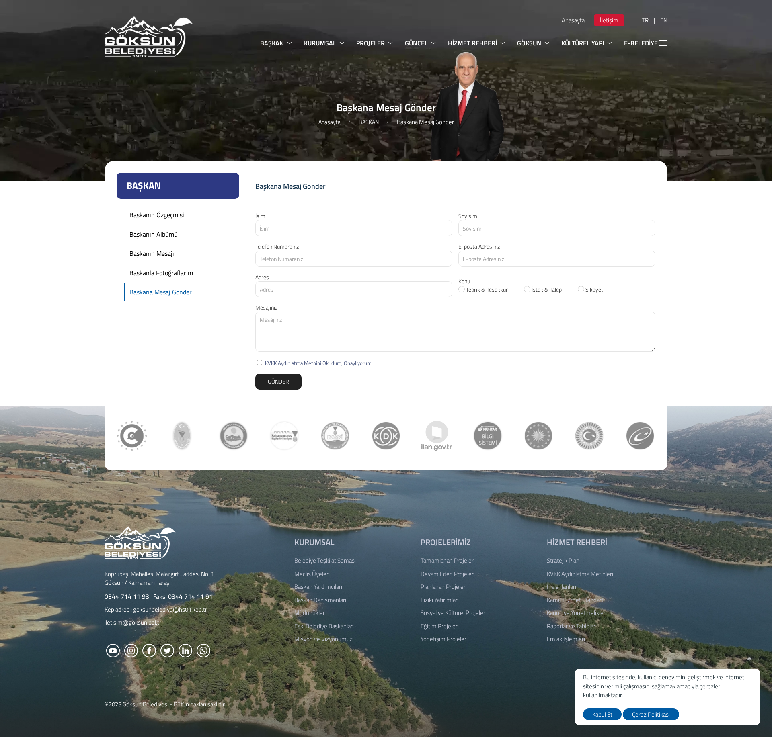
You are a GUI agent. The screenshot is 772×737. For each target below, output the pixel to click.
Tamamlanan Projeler (447, 560)
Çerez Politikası (651, 714)
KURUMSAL (320, 43)
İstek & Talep (546, 289)
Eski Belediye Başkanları (324, 626)
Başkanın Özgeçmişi (156, 215)
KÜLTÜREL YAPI (582, 43)
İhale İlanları (561, 586)
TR (645, 20)
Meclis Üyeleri (312, 574)
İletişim (609, 20)
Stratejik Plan (563, 560)
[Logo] (140, 542)
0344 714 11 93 (127, 596)
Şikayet (593, 289)
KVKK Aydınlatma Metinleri (580, 574)
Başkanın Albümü (153, 234)
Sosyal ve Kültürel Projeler (453, 612)
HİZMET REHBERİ (472, 43)
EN (663, 20)
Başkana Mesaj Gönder (160, 292)
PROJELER (370, 43)
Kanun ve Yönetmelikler (576, 612)
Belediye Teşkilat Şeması (325, 560)
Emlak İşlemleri (566, 639)
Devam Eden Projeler (447, 574)
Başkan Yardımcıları (318, 586)
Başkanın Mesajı (151, 253)
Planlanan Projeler (443, 586)
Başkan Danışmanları (320, 600)
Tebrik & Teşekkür (486, 289)
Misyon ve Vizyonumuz (323, 639)
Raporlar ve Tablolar (571, 626)
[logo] (149, 36)
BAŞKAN (272, 43)
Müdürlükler (309, 612)
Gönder (278, 381)
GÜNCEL (416, 43)
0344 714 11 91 (190, 596)
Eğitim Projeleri (440, 626)
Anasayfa (573, 20)
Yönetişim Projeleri (444, 639)
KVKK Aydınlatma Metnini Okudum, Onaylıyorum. (319, 363)
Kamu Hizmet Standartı (576, 600)
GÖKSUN (529, 43)
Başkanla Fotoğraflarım (161, 273)
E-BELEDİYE (641, 43)
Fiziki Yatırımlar (439, 600)
